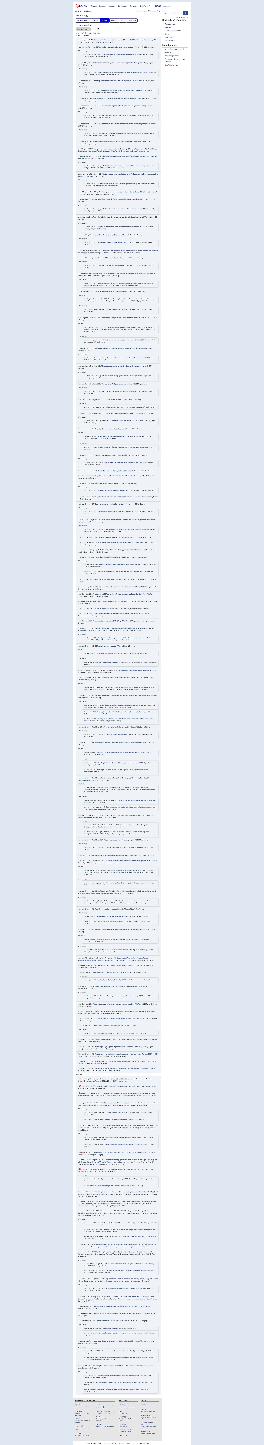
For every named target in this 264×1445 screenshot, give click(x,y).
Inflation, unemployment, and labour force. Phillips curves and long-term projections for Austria (126, 183)
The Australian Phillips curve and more (114, 384)
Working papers (170, 24)
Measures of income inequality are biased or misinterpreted (113, 141)
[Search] (185, 13)
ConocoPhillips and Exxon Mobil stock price (108, 579)
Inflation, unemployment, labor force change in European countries (117, 996)
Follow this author (142, 11)
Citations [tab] (114, 20)
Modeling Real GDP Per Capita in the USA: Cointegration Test (137, 800)
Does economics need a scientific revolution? (110, 504)
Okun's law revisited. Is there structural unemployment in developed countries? (121, 348)
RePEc (95, 1443)
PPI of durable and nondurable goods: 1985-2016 (118, 542)
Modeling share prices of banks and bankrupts (110, 429)
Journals (168, 27)
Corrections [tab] (132, 20)
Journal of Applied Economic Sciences (141, 299)
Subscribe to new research (174, 49)
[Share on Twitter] (80, 11)
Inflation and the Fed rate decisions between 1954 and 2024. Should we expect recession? (122, 40)
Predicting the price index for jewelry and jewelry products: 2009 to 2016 (118, 587)
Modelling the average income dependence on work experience (116, 855)
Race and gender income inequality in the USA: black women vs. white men (117, 81)
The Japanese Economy (101, 1026)
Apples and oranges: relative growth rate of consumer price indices (116, 613)
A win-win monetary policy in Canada (114, 291)
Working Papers (134, 564)
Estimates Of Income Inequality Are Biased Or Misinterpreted (113, 1079)
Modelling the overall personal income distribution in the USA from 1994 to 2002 (121, 1068)
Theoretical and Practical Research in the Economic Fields (136, 1086)
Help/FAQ (144, 6)
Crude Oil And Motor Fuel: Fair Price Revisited (119, 420)
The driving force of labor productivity (117, 727)
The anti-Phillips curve (101, 608)
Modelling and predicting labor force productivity (111, 455)
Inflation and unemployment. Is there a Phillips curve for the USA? (115, 1306)
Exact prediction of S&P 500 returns (116, 840)
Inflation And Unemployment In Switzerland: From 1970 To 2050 (126, 327)
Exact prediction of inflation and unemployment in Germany (114, 965)
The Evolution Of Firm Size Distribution (106, 1152)
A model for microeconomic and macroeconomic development (115, 1061)
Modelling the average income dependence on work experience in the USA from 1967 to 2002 (126, 1054)
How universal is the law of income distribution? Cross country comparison (125, 124)
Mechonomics (92, 714)
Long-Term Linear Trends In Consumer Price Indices (123, 687)
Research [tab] (105, 20)
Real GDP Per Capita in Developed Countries (110, 916)
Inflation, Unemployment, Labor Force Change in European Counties (115, 986)
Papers (137, 47)
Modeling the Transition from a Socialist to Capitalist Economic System (118, 770)
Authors (112, 6)
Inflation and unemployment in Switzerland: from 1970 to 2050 (123, 318)
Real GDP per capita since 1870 (112, 258)
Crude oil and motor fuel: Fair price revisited (119, 413)
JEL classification (171, 40)
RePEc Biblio (169, 52)
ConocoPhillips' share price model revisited (107, 235)
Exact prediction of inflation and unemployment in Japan (112, 1018)
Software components (173, 31)
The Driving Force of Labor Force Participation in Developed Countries (120, 870)
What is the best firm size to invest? (107, 483)
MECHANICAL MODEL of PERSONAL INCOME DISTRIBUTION (115, 571)
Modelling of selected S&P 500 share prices (117, 601)
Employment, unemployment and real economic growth (120, 366)
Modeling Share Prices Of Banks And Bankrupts (111, 436)
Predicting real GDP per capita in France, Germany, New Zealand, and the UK (119, 594)
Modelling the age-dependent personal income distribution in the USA (118, 1047)
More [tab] (122, 20)
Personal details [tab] (82, 20)
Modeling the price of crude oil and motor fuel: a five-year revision (114, 98)
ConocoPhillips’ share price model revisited (110, 242)
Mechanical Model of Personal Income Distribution (112, 557)
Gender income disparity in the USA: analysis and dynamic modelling (123, 106)
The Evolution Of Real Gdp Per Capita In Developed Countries (116, 1244)
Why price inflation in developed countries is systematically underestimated (118, 217)
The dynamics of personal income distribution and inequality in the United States (129, 192)
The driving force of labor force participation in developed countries (127, 860)
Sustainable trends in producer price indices (117, 497)
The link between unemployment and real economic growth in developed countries (119, 63)
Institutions (122, 6)
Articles (97, 33)
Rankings (133, 6)
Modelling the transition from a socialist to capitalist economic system (118, 742)
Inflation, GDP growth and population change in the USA (112, 1313)
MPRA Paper (138, 54)
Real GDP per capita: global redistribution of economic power (113, 47)
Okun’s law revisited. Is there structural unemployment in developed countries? (121, 358)
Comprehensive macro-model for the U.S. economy (134, 670)
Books (167, 34)
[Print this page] (91, 11)
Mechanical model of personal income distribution (114, 564)
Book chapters (170, 37)
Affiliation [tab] (95, 20)
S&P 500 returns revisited (113, 399)
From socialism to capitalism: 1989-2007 (107, 621)
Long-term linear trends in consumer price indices (118, 677)
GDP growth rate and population (106, 646)
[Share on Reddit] (84, 11)
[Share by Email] (89, 11)
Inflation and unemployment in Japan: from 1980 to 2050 (114, 471)
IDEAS (88, 1443)
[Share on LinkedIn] (87, 11)
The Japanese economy (105, 1033)
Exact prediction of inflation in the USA (109, 980)
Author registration (172, 56)
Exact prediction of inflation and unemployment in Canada (113, 1004)
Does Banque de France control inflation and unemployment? (122, 199)
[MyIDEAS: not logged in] (158, 11)
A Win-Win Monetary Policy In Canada (118, 299)
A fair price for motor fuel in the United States (117, 476)
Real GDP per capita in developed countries (109, 909)
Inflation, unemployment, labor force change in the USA (113, 1039)
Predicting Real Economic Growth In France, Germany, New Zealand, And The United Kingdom (126, 1192)
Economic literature (98, 6)
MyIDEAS (162, 6)
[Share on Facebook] (82, 11)
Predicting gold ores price (102, 537)
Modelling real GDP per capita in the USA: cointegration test (137, 807)
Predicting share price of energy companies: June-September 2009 (124, 550)
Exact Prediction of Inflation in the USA (106, 972)
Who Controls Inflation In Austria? (104, 1086)
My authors (152, 11)
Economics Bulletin (123, 653)
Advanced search (182, 17)
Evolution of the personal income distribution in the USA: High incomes (118, 929)
